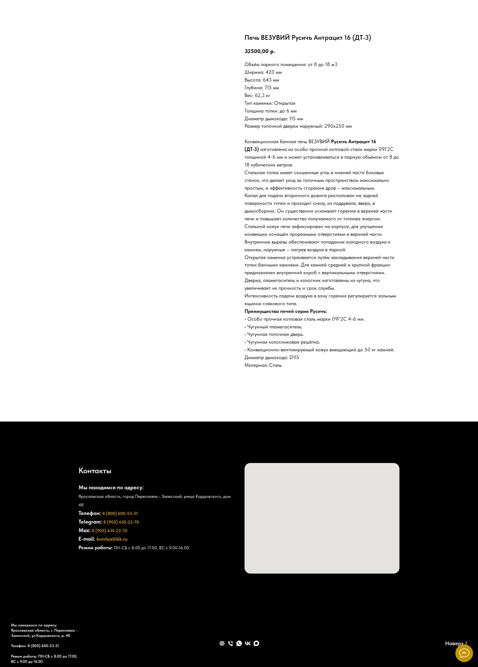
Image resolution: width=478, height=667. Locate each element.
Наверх (454, 643)
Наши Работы (305, 15)
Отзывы (195, 15)
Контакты (263, 15)
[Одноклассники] (471, 341)
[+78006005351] (413, 15)
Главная (164, 15)
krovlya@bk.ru (112, 539)
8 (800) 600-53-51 (120, 513)
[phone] (230, 643)
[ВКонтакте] (471, 326)
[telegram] (425, 15)
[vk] (247, 643)
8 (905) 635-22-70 (121, 522)
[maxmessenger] (461, 15)
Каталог (227, 15)
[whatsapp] (239, 643)
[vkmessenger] (437, 15)
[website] (449, 15)
